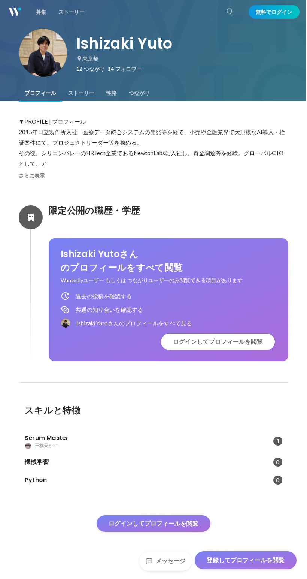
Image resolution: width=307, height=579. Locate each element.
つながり (139, 93)
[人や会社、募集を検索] (229, 11)
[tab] (40, 93)
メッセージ (171, 561)
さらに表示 (32, 175)
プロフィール (40, 93)
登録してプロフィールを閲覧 (246, 560)
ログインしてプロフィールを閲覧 (218, 341)
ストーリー (81, 93)
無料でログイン (274, 12)
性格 (111, 93)
